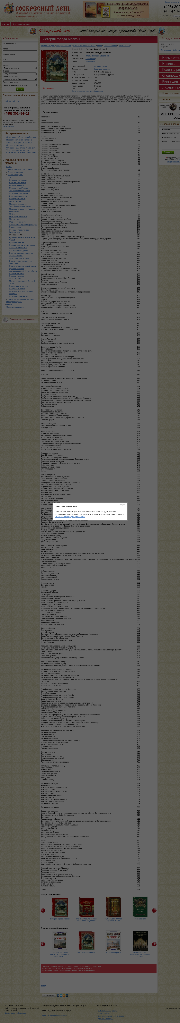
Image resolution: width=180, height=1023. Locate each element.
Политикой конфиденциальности (70, 516)
